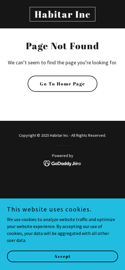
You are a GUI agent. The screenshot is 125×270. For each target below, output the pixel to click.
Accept (62, 256)
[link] (62, 16)
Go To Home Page (62, 84)
